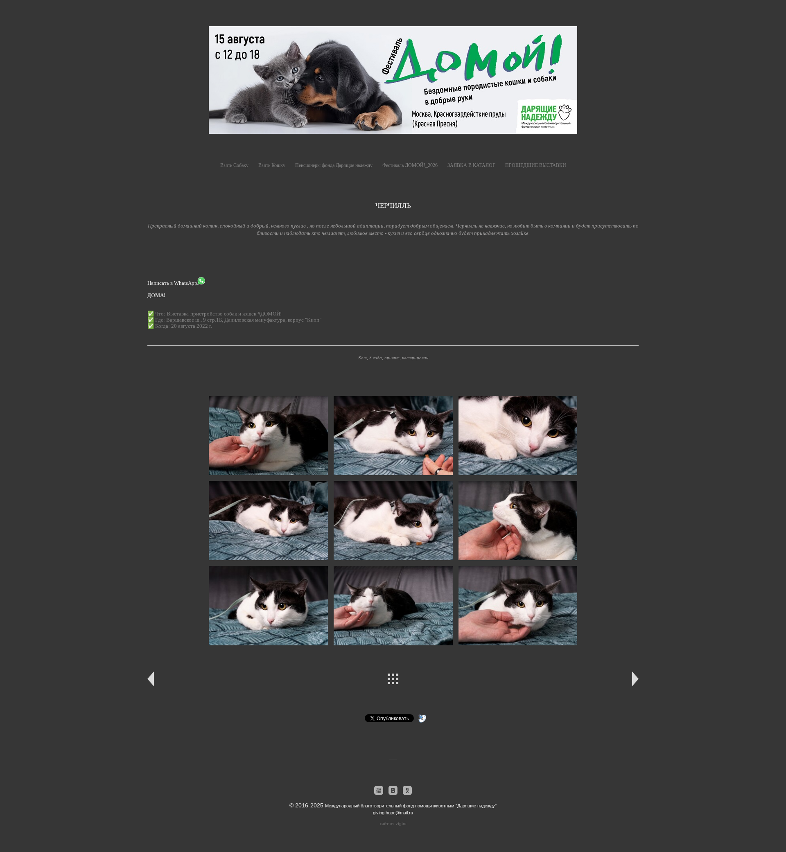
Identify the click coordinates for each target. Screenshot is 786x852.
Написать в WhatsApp (172, 283)
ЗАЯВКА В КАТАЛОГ (471, 165)
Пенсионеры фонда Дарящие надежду (334, 165)
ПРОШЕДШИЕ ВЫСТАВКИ (535, 165)
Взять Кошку (271, 165)
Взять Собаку (234, 165)
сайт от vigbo (393, 823)
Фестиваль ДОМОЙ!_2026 (410, 165)
